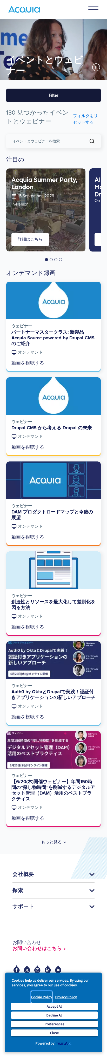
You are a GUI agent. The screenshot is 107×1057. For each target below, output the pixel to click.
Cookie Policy (41, 997)
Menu (93, 9)
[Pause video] (96, 67)
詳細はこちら (30, 239)
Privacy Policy (66, 997)
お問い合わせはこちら (37, 949)
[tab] (46, 259)
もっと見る (51, 842)
